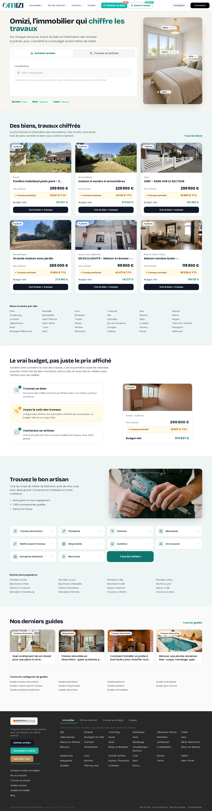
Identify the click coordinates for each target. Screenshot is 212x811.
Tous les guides (192, 622)
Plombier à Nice (164, 579)
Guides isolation (115, 685)
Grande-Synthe (116, 755)
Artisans (76, 5)
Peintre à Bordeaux (69, 587)
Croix (135, 755)
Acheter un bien (45, 53)
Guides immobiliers (117, 689)
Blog (12, 795)
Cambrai (89, 742)
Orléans (111, 331)
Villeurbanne (16, 323)
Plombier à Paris (18, 579)
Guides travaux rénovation (24, 681)
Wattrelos (162, 737)
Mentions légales (177, 807)
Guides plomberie (68, 681)
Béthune (64, 747)
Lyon (77, 311)
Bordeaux (80, 315)
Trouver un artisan (106, 53)
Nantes (176, 311)
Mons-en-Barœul (190, 747)
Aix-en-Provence (116, 323)
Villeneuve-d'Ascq (166, 732)
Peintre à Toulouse (20, 587)
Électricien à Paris (19, 583)
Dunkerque (138, 732)
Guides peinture (115, 681)
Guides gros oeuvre (166, 685)
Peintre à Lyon (163, 583)
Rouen (143, 331)
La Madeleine (164, 747)
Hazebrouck (66, 755)
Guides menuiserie (166, 681)
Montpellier (48, 315)
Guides (92, 5)
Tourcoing (114, 732)
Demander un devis (24, 750)
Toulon (78, 319)
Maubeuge (138, 742)
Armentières (91, 747)
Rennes (144, 315)
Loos (86, 755)
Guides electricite (68, 689)
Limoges (111, 327)
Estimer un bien (117, 5)
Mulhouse (177, 331)
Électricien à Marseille (70, 583)
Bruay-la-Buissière (118, 747)
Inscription (179, 5)
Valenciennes (67, 737)
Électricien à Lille (116, 583)
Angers (176, 319)
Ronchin (88, 760)
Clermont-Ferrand (182, 323)
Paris (12, 311)
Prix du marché (56, 5)
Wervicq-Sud (91, 765)
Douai (111, 737)
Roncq (136, 765)
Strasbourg (16, 315)
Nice (142, 311)
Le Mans (144, 323)
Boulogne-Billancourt (21, 331)
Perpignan (177, 327)
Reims (175, 315)
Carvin (160, 760)
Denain (161, 755)
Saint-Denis (48, 323)
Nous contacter (160, 807)
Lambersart (163, 742)
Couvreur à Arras (165, 591)
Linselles (64, 765)
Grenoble (112, 319)
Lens (183, 737)
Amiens (79, 327)
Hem (135, 760)
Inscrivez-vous (22, 758)
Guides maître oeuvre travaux (26, 685)
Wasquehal (66, 760)
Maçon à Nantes (116, 587)
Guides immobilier (20, 790)
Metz (44, 331)
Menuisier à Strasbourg (22, 591)
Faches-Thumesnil (118, 760)
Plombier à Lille (115, 579)
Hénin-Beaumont (190, 742)
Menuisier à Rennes (69, 591)
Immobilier (35, 5)
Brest (12, 327)
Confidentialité (195, 807)
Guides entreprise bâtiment (25, 689)
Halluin (184, 755)
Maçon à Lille (163, 587)
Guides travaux (18, 785)
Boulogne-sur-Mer (94, 737)
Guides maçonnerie (69, 685)
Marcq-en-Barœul (70, 742)
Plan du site (145, 807)
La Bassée (113, 765)
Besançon (80, 331)
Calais (184, 732)
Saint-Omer (187, 760)
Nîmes (78, 323)
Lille (109, 315)
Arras (135, 737)
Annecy (144, 327)
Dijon (142, 319)
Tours (45, 327)
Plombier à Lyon (67, 579)
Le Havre (14, 319)
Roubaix (88, 732)
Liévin (111, 742)
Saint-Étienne (49, 319)
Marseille (47, 311)
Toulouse (112, 311)
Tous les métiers (130, 556)
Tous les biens (193, 136)
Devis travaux (143, 4)
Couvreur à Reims (116, 591)
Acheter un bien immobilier (25, 770)
